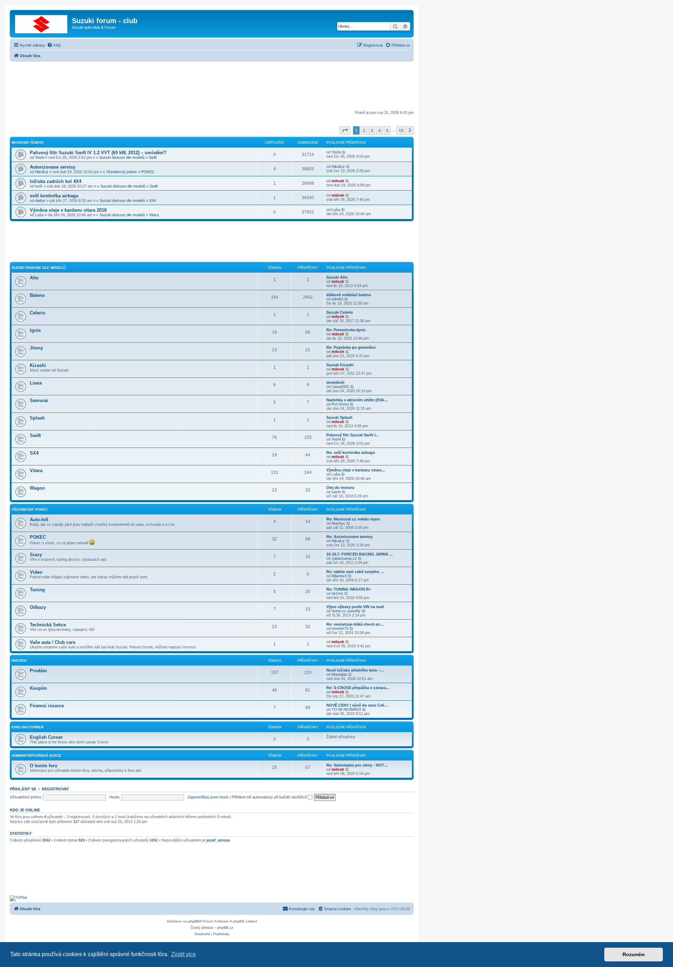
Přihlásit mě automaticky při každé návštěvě (270, 797)
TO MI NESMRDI (346, 709)
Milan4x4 (339, 576)
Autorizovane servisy (52, 167)
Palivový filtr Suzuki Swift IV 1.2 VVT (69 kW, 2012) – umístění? (98, 152)
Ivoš (38, 186)
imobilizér (335, 382)
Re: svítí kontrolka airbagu (350, 452)
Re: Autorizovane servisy (349, 536)
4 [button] (379, 130)
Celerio (37, 312)
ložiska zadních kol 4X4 (55, 181)
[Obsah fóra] (42, 23)
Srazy (36, 554)
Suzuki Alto (337, 277)
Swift (153, 157)
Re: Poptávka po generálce (351, 347)
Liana (36, 383)
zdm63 (337, 299)
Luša (39, 215)
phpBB (193, 921)
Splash (37, 418)
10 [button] (401, 130)
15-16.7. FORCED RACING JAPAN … (359, 554)
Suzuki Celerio (339, 312)
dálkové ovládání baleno (348, 295)
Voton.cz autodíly (346, 611)
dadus (40, 200)
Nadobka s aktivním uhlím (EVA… (357, 400)
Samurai (39, 400)
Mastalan (339, 674)
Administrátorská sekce (36, 755)
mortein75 (340, 628)
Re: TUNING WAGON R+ (348, 589)
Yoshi (39, 157)
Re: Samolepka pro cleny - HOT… (357, 765)
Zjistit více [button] (183, 954)
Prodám (38, 670)
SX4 (152, 200)
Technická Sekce (48, 624)
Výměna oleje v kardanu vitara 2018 (68, 210)
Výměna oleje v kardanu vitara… (355, 470)
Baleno (37, 295)
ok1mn (337, 593)
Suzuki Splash (339, 417)
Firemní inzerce (47, 705)
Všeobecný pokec (121, 172)
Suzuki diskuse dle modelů (121, 157)
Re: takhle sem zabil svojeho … (355, 572)
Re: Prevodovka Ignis (346, 330)
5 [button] (387, 130)
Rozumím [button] (634, 954)
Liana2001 (340, 386)
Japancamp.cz (344, 558)
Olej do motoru (340, 487)
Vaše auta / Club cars (52, 642)
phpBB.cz (225, 927)
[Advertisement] (212, 86)
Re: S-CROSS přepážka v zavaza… (358, 688)
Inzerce (19, 660)
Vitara (154, 215)
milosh (338, 181)
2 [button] (364, 130)
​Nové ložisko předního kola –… (355, 670)
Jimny (36, 347)
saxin (336, 492)
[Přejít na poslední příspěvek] (344, 152)
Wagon (37, 488)
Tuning (37, 589)
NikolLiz (41, 172)
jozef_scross (218, 840)
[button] (345, 130)
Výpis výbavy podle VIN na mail (355, 607)
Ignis (35, 330)
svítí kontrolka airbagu (54, 195)
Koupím (38, 688)
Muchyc (338, 523)
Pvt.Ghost (340, 404)
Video (36, 572)
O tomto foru (43, 765)
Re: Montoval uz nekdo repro (353, 519)
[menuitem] (54, 45)
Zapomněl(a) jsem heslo (208, 797)
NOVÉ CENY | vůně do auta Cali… (357, 705)
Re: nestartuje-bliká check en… (355, 624)
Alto (34, 277)
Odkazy (38, 607)
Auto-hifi (39, 519)
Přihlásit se (23, 789)
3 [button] (372, 130)
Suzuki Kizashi (340, 365)
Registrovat (55, 789)
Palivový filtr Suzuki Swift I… (352, 435)
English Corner (27, 727)
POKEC (148, 172)
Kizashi (38, 365)
